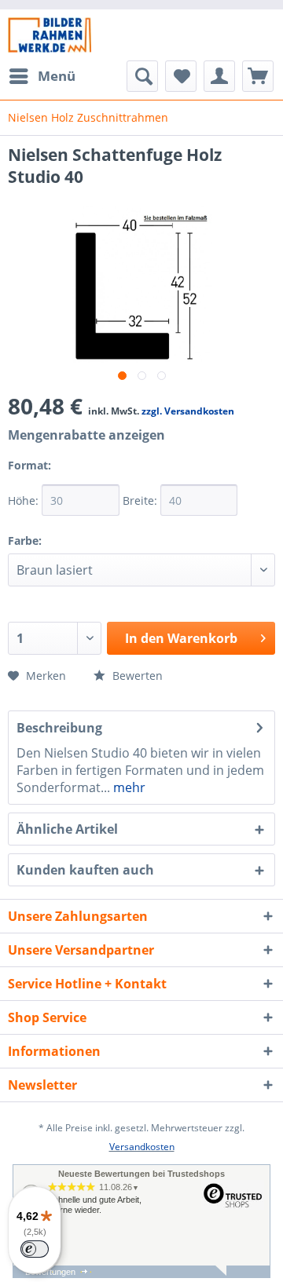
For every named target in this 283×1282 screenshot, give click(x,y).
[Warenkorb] (258, 76)
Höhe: (25, 500)
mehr (127, 787)
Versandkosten (142, 1146)
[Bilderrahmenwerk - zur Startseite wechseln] (49, 35)
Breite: (141, 500)
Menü (56, 76)
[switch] (34, 1249)
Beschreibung (59, 727)
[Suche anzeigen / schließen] (142, 76)
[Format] (70, 475)
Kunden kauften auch (85, 869)
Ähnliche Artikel (67, 829)
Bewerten (136, 675)
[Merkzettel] (181, 76)
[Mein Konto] (219, 76)
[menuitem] (41, 76)
